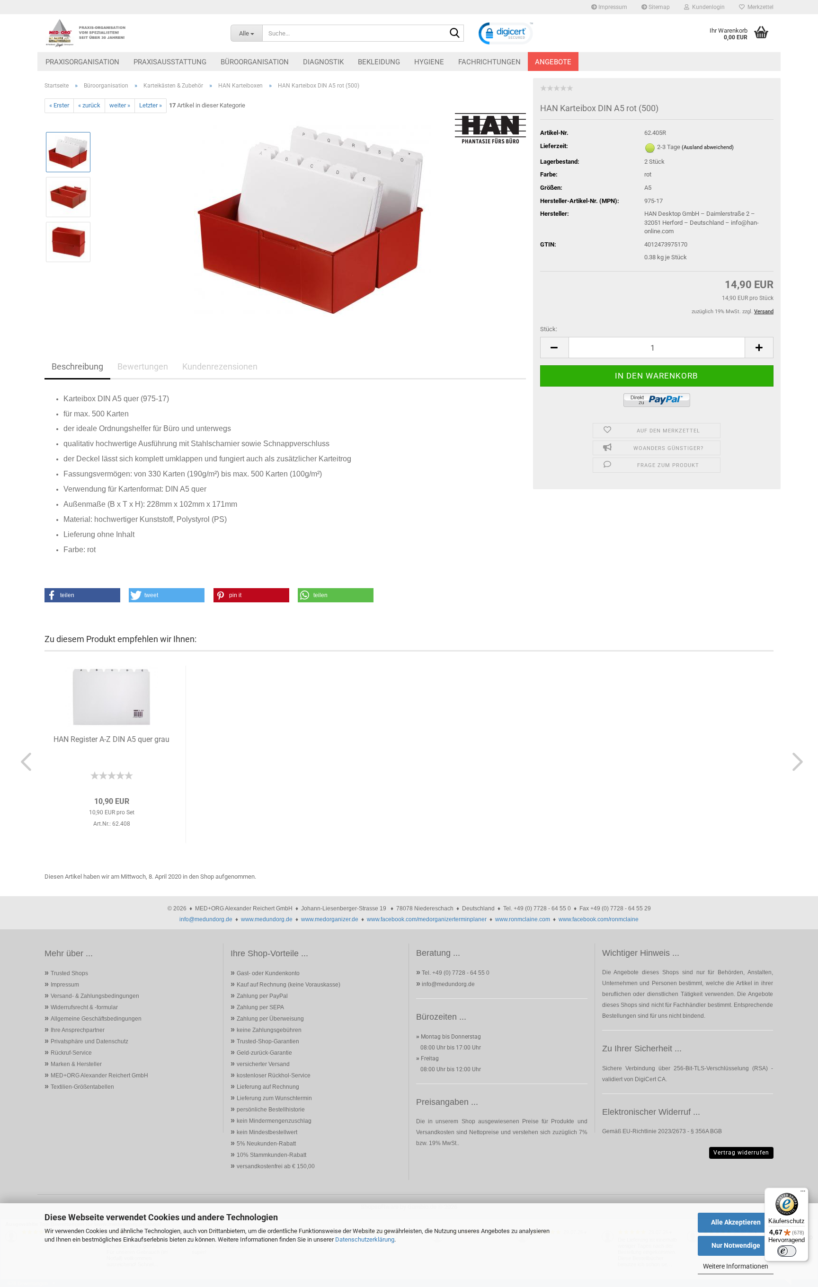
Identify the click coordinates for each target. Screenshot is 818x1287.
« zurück (89, 105)
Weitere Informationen (735, 1266)
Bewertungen (142, 366)
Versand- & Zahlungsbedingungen (95, 996)
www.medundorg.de (267, 919)
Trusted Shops (69, 973)
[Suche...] (455, 33)
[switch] (786, 1251)
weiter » (119, 105)
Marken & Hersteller (76, 1064)
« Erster (59, 105)
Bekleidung (379, 62)
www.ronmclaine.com (522, 919)
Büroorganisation (255, 62)
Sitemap (658, 7)
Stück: (548, 329)
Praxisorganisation (82, 62)
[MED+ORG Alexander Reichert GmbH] (130, 33)
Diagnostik (323, 62)
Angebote (553, 62)
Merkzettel (759, 7)
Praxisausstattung (169, 62)
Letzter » (150, 105)
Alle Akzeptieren (736, 1222)
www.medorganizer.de (329, 919)
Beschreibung (77, 366)
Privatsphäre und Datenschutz (89, 1041)
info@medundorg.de (205, 919)
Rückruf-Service (71, 1052)
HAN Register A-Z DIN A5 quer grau (111, 739)
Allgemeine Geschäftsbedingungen (96, 1018)
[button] (554, 347)
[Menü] (803, 1193)
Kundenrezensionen (220, 366)
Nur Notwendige (735, 1245)
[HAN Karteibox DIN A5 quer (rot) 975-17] (312, 218)
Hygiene (429, 62)
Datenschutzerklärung (364, 1239)
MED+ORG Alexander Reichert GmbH (99, 1075)
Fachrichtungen (489, 62)
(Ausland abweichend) (708, 147)
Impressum (612, 7)
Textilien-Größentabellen (82, 1087)
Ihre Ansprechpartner (78, 1030)
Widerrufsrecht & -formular (84, 1007)
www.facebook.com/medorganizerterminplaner (427, 919)
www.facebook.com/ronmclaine (599, 919)
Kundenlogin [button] (707, 7)
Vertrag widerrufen (741, 1152)
